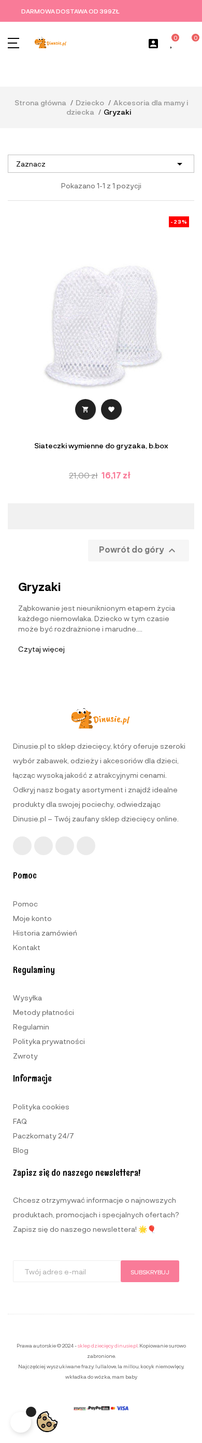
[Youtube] (64, 845)
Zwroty (25, 1055)
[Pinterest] (86, 845)
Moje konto (32, 918)
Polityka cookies (41, 1106)
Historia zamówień (45, 932)
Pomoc (25, 903)
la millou (128, 1366)
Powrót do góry (138, 550)
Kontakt (26, 947)
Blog (20, 1150)
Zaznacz (101, 164)
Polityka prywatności (49, 1041)
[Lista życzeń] (172, 43)
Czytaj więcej (41, 648)
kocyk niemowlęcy (161, 1366)
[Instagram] (43, 845)
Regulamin (31, 1026)
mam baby (124, 1376)
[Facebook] (22, 845)
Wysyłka (27, 997)
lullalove (105, 1366)
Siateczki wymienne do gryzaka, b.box (101, 445)
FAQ (20, 1121)
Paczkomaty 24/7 (43, 1135)
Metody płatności (43, 1012)
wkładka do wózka (87, 1376)
